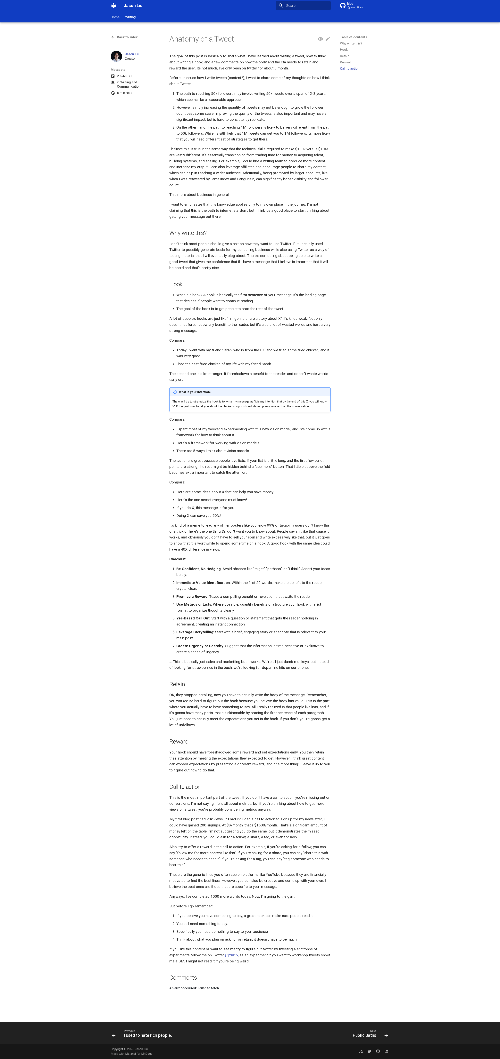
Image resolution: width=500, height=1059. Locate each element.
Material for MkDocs (138, 1053)
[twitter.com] (369, 1051)
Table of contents (353, 37)
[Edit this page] (328, 39)
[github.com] (378, 1051)
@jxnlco (231, 955)
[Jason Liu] (113, 5)
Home (115, 17)
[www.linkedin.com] (386, 1051)
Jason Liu (132, 54)
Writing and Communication (128, 84)
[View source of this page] (320, 39)
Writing (130, 17)
